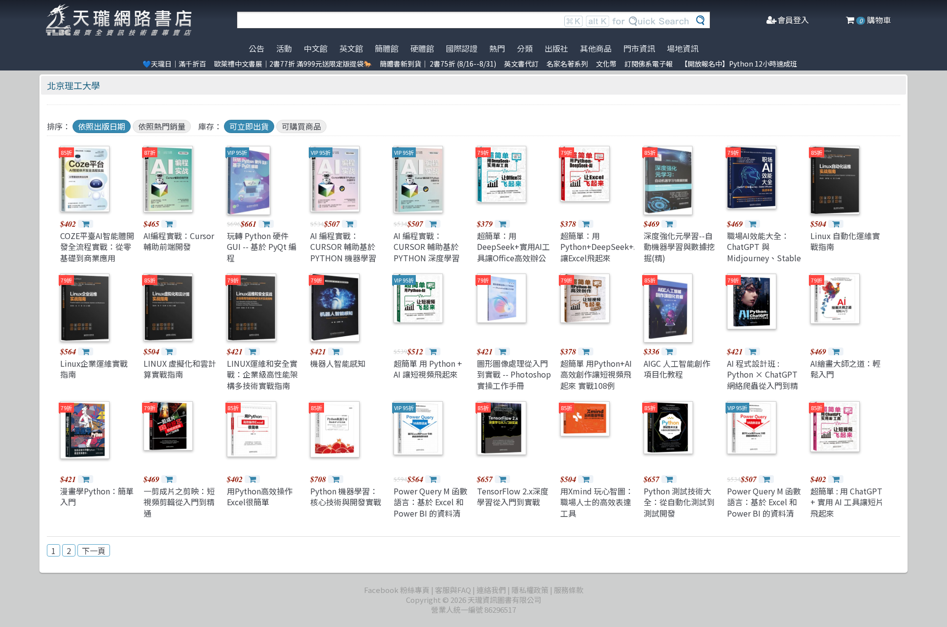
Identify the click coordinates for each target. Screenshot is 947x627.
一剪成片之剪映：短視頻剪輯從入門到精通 (179, 502)
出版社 (556, 48)
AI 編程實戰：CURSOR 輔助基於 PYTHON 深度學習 (427, 247)
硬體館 (422, 48)
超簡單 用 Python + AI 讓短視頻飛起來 (428, 368)
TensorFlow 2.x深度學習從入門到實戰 (512, 496)
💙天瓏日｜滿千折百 (174, 64)
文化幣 (606, 64)
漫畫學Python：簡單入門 (97, 496)
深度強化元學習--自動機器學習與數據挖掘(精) (679, 247)
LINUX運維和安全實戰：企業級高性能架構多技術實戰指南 (262, 374)
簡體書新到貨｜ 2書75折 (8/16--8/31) (438, 64)
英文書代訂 (521, 64)
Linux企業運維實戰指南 (94, 368)
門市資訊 (639, 48)
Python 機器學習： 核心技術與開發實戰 (345, 496)
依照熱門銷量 (161, 126)
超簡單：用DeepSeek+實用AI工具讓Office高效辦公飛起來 (513, 252)
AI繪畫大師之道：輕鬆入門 (845, 368)
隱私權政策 (529, 590)
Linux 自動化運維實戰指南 (845, 241)
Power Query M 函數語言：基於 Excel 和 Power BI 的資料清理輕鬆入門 (764, 507)
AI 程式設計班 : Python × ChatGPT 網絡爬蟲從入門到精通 (762, 379)
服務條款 (568, 590)
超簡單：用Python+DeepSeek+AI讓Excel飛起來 (600, 247)
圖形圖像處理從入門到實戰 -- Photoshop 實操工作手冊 (514, 374)
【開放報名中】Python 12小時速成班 (739, 64)
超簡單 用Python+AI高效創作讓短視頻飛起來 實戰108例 (596, 374)
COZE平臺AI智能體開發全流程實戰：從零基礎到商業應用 (97, 247)
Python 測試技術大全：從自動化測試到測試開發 (679, 502)
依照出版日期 (101, 126)
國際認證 (461, 48)
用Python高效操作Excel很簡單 (259, 496)
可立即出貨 (249, 126)
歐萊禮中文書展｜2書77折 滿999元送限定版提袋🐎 (293, 64)
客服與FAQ (453, 590)
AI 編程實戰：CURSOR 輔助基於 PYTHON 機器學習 (343, 247)
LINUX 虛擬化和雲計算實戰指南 (180, 368)
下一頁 (94, 551)
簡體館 (387, 48)
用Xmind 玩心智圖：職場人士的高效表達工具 (596, 502)
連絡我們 (491, 590)
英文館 (351, 48)
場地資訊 (682, 48)
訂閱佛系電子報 (648, 64)
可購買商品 (301, 126)
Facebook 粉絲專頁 (397, 590)
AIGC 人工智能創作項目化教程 (677, 368)
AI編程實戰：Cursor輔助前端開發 (179, 241)
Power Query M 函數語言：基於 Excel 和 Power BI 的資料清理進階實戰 (431, 507)
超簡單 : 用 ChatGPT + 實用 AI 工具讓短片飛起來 (846, 502)
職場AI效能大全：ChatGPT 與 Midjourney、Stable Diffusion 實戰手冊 (764, 252)
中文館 (316, 48)
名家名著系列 (567, 64)
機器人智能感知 (337, 363)
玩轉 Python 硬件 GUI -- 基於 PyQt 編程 (261, 247)
